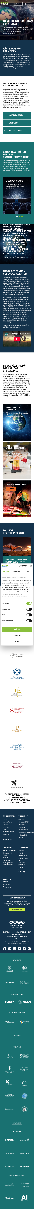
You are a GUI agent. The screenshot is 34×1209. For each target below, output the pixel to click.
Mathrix (21, 853)
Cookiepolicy (17, 934)
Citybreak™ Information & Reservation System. (18, 942)
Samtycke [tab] (6, 571)
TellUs (21, 838)
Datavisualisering (16, 115)
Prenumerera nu (17, 909)
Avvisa (17, 641)
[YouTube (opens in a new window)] (9, 948)
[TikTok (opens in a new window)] (24, 948)
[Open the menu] (31, 4)
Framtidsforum (23, 830)
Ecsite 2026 (7, 860)
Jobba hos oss (8, 837)
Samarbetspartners (9, 850)
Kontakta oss (7, 839)
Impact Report (7, 822)
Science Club (23, 835)
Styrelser (6, 827)
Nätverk (5, 857)
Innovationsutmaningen (26, 832)
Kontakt (17, 939)
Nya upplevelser (15, 131)
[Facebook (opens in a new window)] (4, 948)
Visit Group (17, 941)
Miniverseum (23, 856)
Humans (21, 850)
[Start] (4, 3)
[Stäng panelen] (31, 566)
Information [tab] (17, 571)
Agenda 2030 (13, 123)
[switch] (29, 609)
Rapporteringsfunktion (17, 936)
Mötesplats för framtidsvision (8, 864)
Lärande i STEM (24, 822)
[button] (17, 216)
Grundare (6, 824)
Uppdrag (21, 819)
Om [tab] (28, 571)
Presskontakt (7, 887)
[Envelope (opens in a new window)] (29, 948)
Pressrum (6, 884)
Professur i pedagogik (22, 864)
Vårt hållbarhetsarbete (9, 831)
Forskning (22, 824)
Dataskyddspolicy (23, 932)
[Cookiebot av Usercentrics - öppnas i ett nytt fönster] (20, 566)
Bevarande (22, 827)
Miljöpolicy (6, 834)
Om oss (5, 819)
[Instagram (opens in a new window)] (14, 948)
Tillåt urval (17, 635)
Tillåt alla (17, 629)
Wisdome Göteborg (22, 871)
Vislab (21, 867)
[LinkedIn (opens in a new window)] (19, 948)
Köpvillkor (7, 932)
